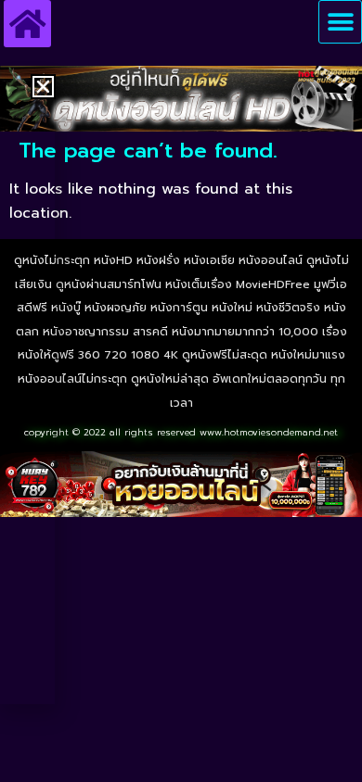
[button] (340, 22)
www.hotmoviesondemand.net (269, 432)
